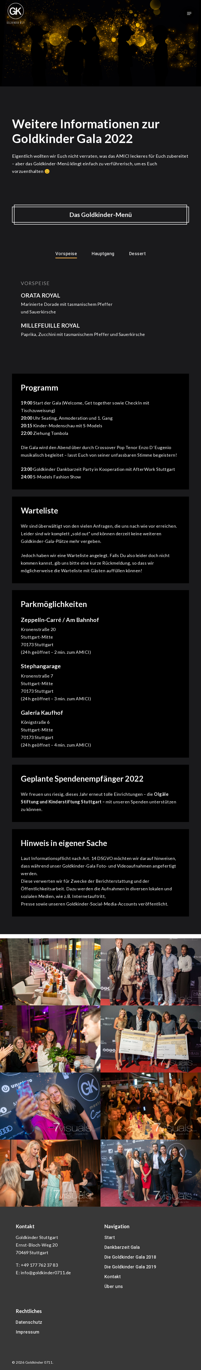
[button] (189, 13)
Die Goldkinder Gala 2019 (130, 1267)
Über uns (113, 1286)
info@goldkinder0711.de (46, 1272)
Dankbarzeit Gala (122, 1247)
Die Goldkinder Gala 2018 (130, 1257)
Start (109, 1237)
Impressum (27, 1332)
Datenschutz (29, 1322)
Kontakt (112, 1277)
